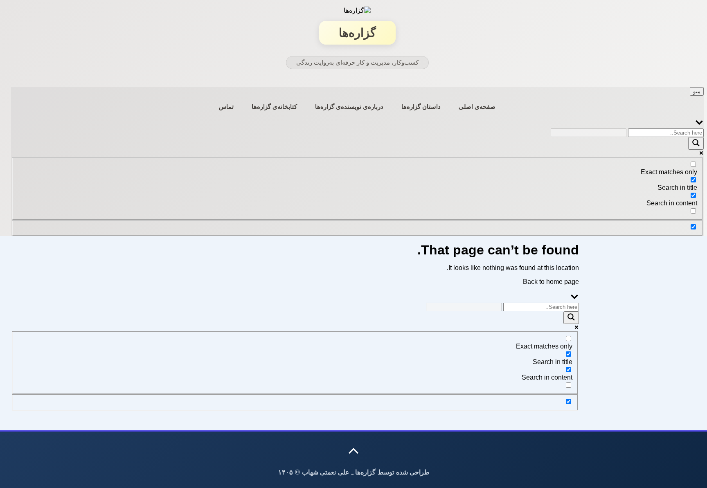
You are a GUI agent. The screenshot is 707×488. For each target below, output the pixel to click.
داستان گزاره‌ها (421, 106)
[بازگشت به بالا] (354, 450)
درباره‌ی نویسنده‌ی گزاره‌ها (349, 106)
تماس (226, 106)
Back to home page (551, 281)
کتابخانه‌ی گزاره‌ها (274, 106)
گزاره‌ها (357, 32)
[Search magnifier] (696, 143)
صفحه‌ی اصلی (477, 106)
